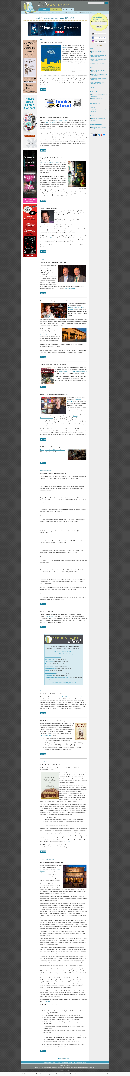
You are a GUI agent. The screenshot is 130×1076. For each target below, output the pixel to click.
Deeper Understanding (96, 124)
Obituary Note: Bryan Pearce (98, 63)
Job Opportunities (84, 1067)
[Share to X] (96, 135)
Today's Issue (42, 12)
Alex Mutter (47, 1001)
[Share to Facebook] (94, 135)
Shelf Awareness (70, 12)
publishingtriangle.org (69, 288)
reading (64, 47)
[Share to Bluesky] (104, 135)
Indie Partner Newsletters (85, 12)
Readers (56, 9)
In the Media (72, 1067)
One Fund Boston (71, 70)
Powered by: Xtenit (65, 1070)
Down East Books (50, 122)
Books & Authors (95, 103)
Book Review (93, 115)
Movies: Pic (97, 98)
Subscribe (77, 1067)
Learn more (80, 1074)
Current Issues (66, 1067)
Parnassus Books (44, 334)
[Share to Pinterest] (101, 135)
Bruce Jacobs (67, 841)
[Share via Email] (91, 135)
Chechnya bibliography (46, 735)
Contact (45, 1067)
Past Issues (51, 12)
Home (44, 9)
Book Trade (68, 9)
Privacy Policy (92, 1067)
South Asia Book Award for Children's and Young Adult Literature (67, 697)
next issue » (67, 1058)
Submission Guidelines (57, 1067)
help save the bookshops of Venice (50, 162)
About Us (41, 1067)
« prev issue (60, 1058)
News (91, 48)
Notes (91, 67)
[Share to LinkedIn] (99, 135)
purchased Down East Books (60, 120)
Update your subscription (80, 1062)
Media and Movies (95, 92)
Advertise (49, 1067)
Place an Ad (59, 12)
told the (53, 237)
